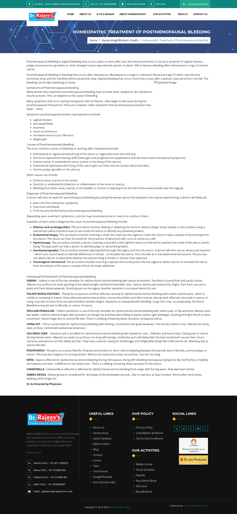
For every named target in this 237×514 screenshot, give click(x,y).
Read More (33, 452)
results (183, 14)
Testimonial (100, 471)
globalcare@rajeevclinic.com (53, 491)
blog (96, 449)
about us (85, 14)
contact (98, 455)
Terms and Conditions (149, 438)
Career (97, 460)
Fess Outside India (104, 482)
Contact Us (200, 14)
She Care (160, 3)
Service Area (100, 433)
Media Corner (144, 464)
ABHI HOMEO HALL (120, 507)
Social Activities (145, 469)
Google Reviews (102, 477)
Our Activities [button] (162, 14)
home (70, 14)
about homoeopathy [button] (132, 14)
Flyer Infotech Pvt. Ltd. (196, 505)
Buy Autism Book (136, 3)
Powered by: (176, 505)
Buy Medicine (144, 491)
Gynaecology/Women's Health (120, 40)
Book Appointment (198, 4)
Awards (140, 475)
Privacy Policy (144, 427)
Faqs (96, 466)
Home (93, 40)
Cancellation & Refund (149, 433)
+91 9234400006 (107, 3)
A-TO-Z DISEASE (105, 14)
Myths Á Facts (101, 444)
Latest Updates (102, 438)
